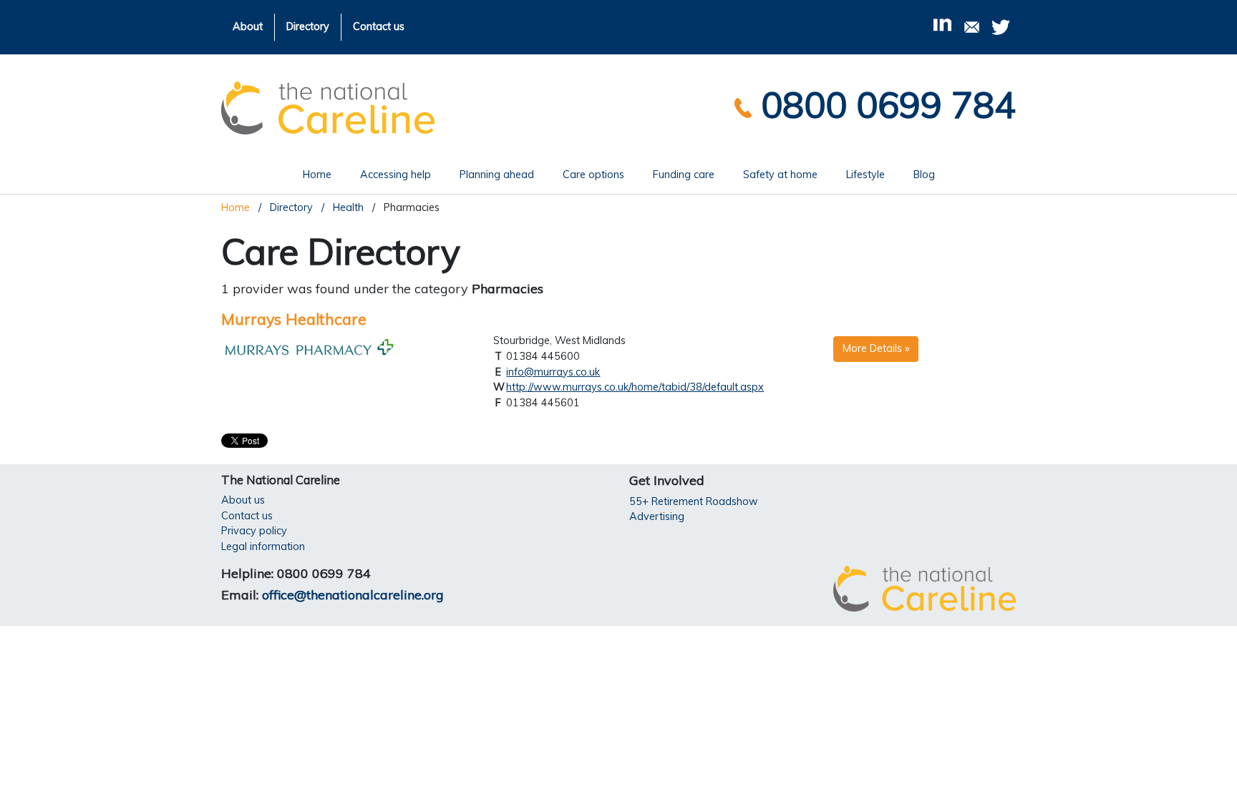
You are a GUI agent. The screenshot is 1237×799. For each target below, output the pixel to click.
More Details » (876, 348)
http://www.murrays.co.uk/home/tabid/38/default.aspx (635, 387)
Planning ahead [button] (497, 174)
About (248, 26)
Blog (924, 174)
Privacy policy (254, 530)
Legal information (263, 546)
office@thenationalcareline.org (353, 595)
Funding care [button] (683, 174)
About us (243, 500)
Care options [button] (593, 174)
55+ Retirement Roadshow (693, 501)
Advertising (656, 516)
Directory (307, 26)
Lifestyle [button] (865, 174)
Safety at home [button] (780, 174)
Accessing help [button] (395, 174)
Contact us (378, 26)
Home (324, 174)
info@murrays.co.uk (553, 372)
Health (347, 207)
